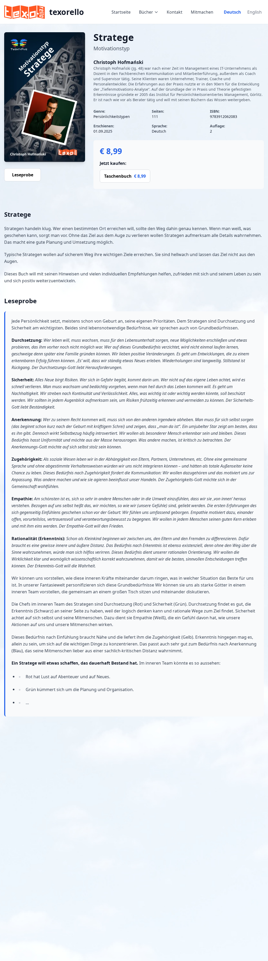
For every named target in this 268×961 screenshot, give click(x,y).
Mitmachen (202, 12)
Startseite (121, 12)
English (254, 12)
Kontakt (174, 12)
